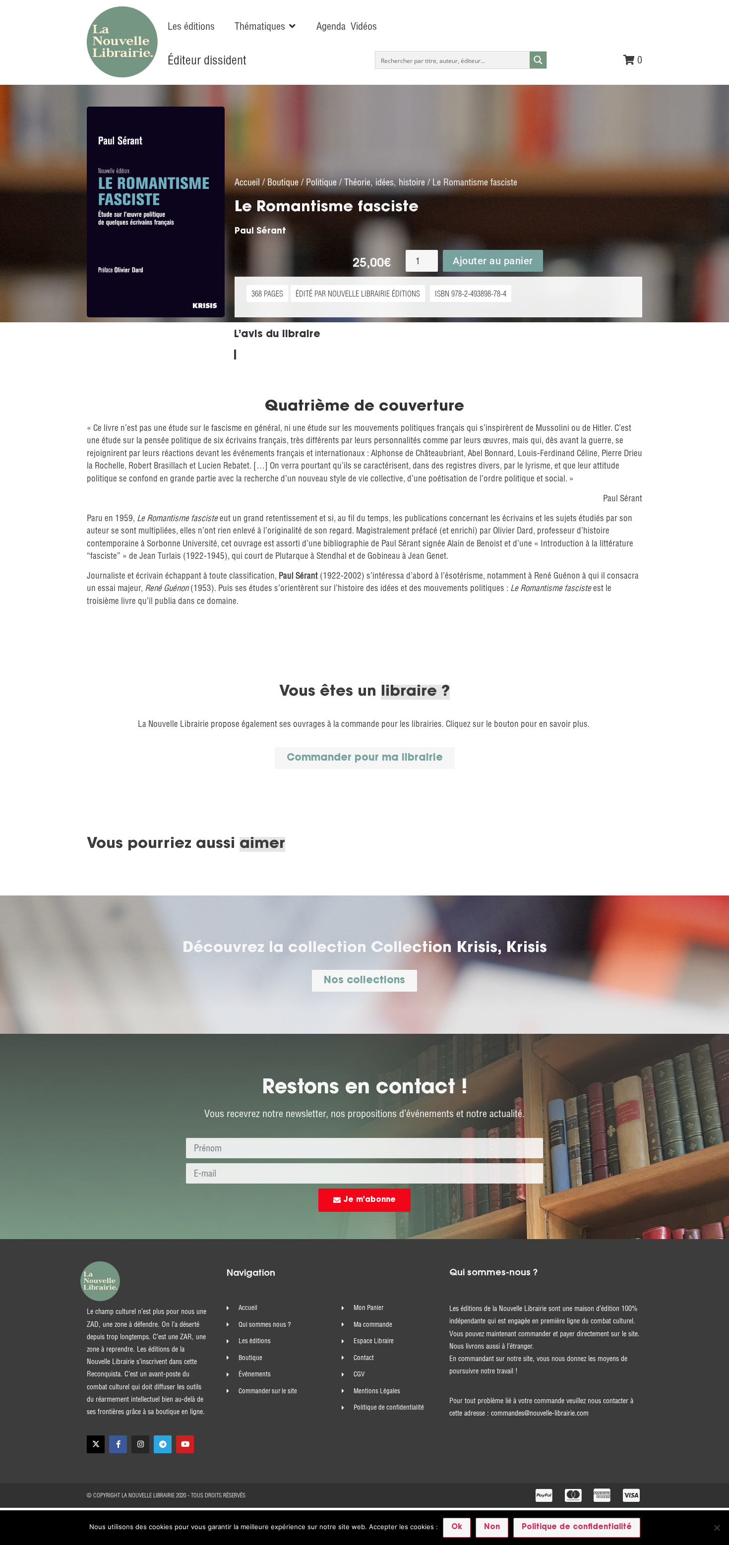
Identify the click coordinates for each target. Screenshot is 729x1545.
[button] (265, 26)
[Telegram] (163, 1444)
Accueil (247, 182)
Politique (321, 182)
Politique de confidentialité (577, 1527)
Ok (456, 1527)
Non (492, 1527)
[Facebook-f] (118, 1444)
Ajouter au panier (493, 261)
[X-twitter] (96, 1444)
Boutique (283, 182)
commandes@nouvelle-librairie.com (540, 1413)
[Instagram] (140, 1444)
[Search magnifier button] (538, 60)
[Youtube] (185, 1444)
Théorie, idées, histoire (384, 182)
